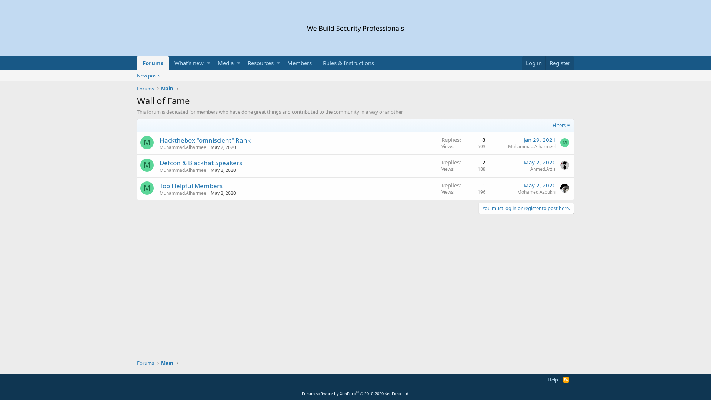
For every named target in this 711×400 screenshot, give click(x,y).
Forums (153, 63)
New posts (148, 75)
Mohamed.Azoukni (536, 192)
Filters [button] (559, 125)
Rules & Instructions (348, 63)
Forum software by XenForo (356, 393)
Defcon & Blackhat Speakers (201, 163)
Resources (261, 63)
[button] (208, 63)
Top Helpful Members (191, 185)
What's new (189, 63)
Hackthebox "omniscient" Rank (205, 140)
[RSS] (566, 380)
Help (553, 379)
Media (226, 63)
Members (299, 63)
